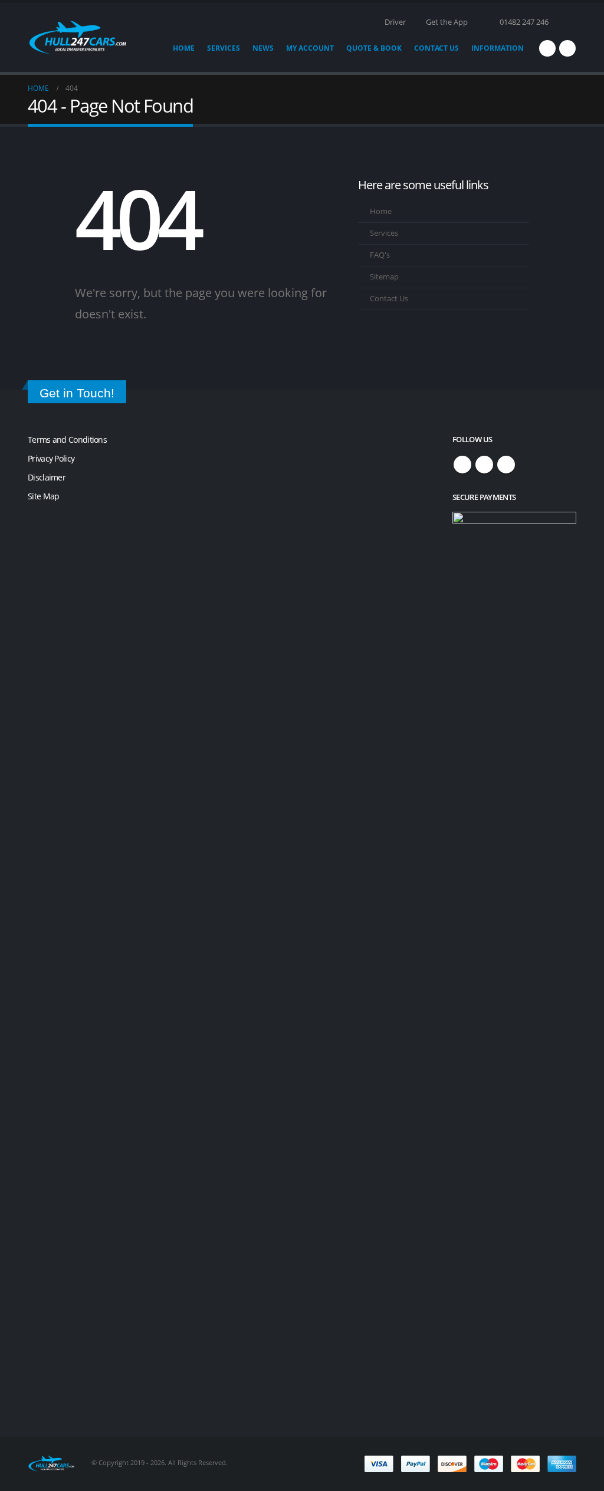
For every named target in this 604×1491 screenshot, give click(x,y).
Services (223, 48)
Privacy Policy (51, 458)
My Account (310, 48)
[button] (571, 22)
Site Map (43, 496)
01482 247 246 (524, 22)
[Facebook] (547, 48)
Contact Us (436, 48)
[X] (567, 48)
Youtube (506, 464)
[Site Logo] (78, 37)
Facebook (462, 464)
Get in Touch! (77, 393)
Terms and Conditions (67, 439)
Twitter (484, 464)
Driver (395, 22)
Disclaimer (46, 477)
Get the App (447, 22)
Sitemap (384, 277)
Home (184, 48)
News (263, 48)
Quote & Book (374, 48)
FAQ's (380, 255)
